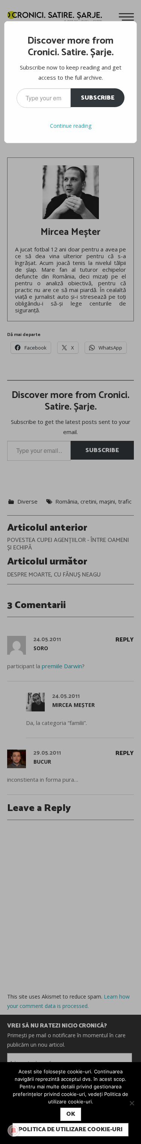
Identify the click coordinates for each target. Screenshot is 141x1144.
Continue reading (70, 125)
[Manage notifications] (14, 1130)
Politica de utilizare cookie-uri (70, 1129)
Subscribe (97, 98)
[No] (131, 1103)
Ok (70, 1114)
